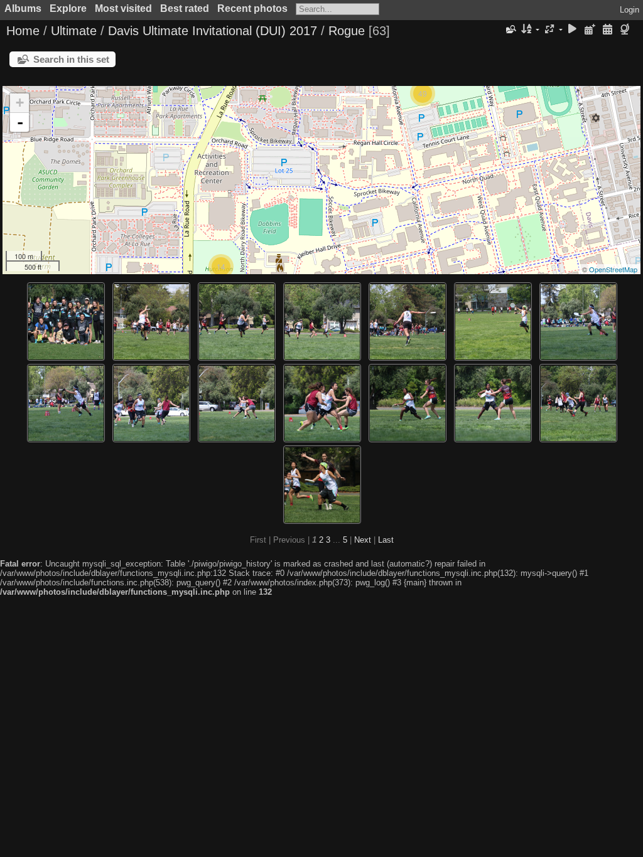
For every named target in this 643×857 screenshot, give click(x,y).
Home (23, 31)
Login (629, 9)
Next (362, 540)
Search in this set (71, 59)
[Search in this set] (510, 29)
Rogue (346, 31)
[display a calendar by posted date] (590, 30)
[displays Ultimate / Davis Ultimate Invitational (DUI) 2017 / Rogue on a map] (626, 30)
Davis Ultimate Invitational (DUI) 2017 (212, 31)
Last (386, 540)
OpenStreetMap (613, 269)
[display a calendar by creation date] (607, 30)
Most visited (123, 8)
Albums (22, 8)
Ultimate (74, 31)
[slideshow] (572, 30)
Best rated (184, 8)
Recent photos (252, 8)
